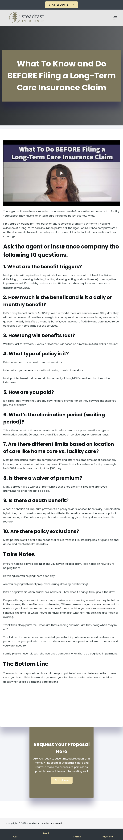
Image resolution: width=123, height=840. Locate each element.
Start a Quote (58, 4)
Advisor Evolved (52, 823)
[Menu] (115, 18)
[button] (62, 780)
